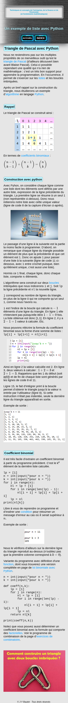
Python (39, 94)
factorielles (15, 633)
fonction (8, 564)
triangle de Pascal (14, 61)
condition (26, 511)
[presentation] (25, 164)
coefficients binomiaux (35, 155)
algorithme (12, 94)
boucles (54, 282)
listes (42, 78)
